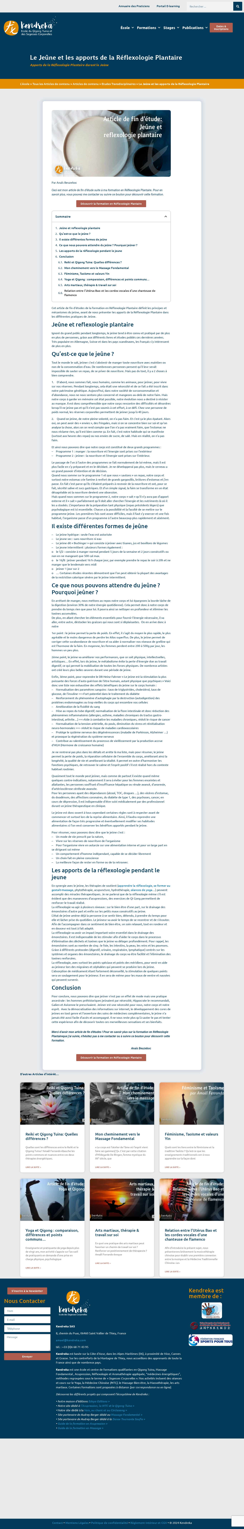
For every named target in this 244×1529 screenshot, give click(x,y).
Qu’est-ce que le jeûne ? (74, 233)
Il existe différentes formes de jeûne (83, 239)
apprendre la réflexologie (135, 885)
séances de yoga (141, 890)
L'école (24, 84)
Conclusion (66, 256)
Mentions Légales (77, 1523)
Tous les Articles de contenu (51, 84)
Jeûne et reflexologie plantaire (79, 228)
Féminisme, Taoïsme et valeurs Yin (86, 273)
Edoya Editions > (98, 1401)
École (125, 27)
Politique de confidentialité (109, 1523)
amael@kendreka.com (71, 1340)
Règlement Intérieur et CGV (148, 1523)
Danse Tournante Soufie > (128, 1419)
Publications (193, 27)
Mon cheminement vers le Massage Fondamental (96, 268)
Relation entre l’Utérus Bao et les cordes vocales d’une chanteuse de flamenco (109, 293)
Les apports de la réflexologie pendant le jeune (90, 251)
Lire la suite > (33, 1167)
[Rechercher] (237, 6)
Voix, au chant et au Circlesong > (105, 1410)
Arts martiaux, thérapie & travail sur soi (90, 285)
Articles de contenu (86, 84)
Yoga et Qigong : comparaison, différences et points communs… (107, 279)
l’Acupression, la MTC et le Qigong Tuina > (107, 1406)
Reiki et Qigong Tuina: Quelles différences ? (93, 262)
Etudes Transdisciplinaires (119, 84)
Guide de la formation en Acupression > (82, 1423)
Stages (169, 27)
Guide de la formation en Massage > (80, 1428)
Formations (146, 27)
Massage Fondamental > (126, 1414)
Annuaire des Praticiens (134, 6)
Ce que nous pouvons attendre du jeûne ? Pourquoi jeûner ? (98, 245)
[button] (166, 216)
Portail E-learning (168, 6)
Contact (57, 1523)
